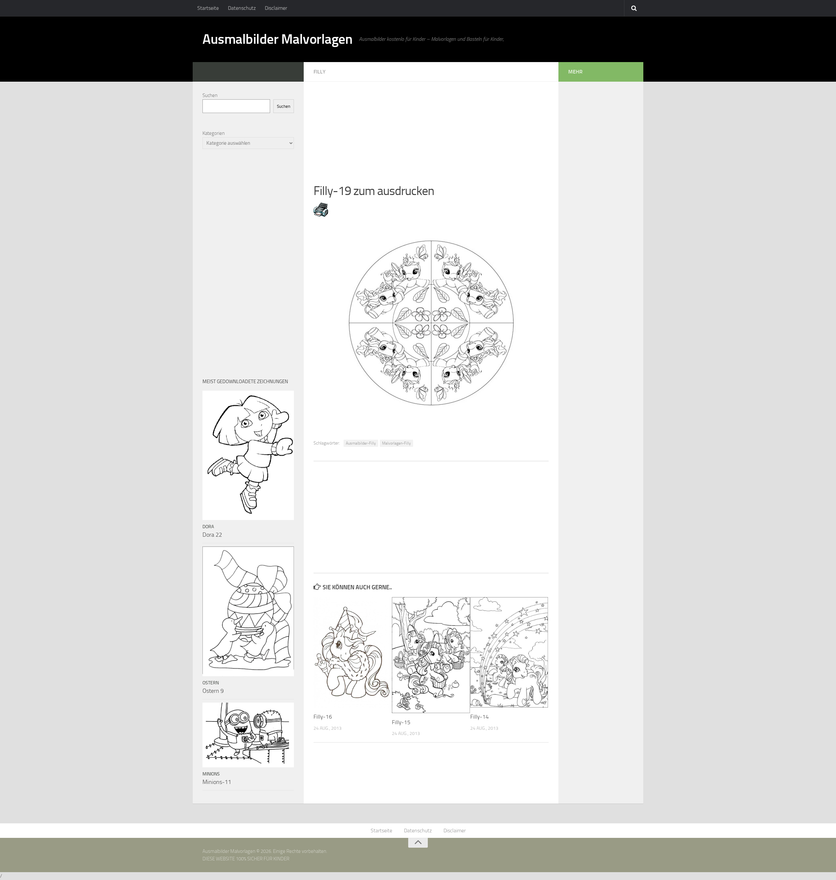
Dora (208, 527)
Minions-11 (216, 782)
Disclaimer (276, 8)
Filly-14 (479, 716)
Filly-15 (401, 722)
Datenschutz (242, 8)
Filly (320, 72)
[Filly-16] (353, 652)
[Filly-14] (509, 652)
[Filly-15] (431, 655)
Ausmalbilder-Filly (361, 443)
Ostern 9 (213, 690)
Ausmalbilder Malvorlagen (277, 39)
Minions (211, 774)
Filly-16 (323, 716)
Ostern (210, 683)
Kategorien (213, 133)
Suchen (209, 95)
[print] (321, 215)
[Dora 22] (248, 455)
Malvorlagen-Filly (396, 443)
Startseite (208, 8)
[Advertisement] (431, 127)
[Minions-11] (248, 735)
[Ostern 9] (248, 611)
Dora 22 (212, 534)
